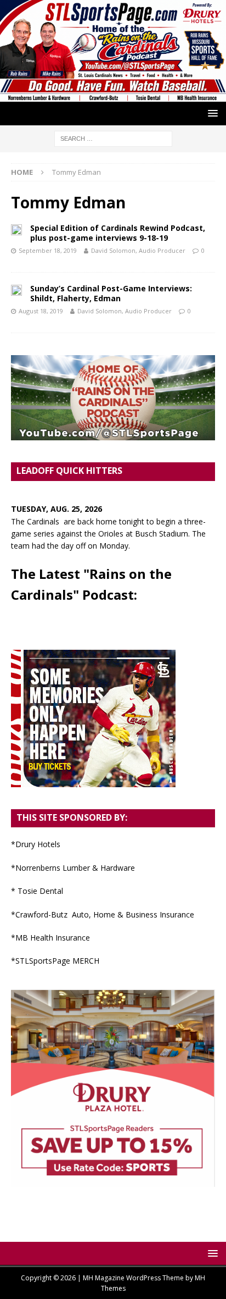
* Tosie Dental (37, 891)
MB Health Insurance (52, 937)
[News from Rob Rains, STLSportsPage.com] (113, 95)
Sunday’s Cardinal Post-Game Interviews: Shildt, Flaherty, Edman (111, 293)
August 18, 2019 (41, 311)
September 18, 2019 (48, 250)
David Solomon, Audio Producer (138, 250)
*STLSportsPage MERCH (55, 960)
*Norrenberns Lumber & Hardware (73, 868)
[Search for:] (113, 137)
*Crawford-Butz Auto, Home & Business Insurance (102, 914)
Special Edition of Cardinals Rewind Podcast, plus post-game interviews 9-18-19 (117, 233)
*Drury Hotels (35, 844)
